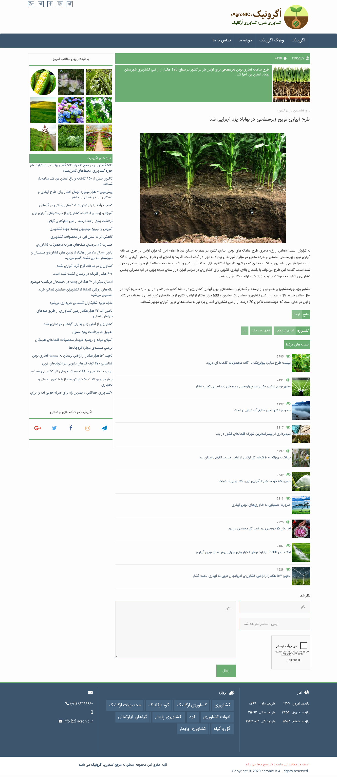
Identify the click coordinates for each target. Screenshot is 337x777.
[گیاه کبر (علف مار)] (71, 82)
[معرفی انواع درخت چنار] (99, 110)
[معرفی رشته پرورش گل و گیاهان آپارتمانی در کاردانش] (99, 137)
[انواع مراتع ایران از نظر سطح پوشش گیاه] (43, 110)
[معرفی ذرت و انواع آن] (43, 82)
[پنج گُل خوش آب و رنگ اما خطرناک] (71, 110)
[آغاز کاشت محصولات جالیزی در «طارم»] (71, 137)
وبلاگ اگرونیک (272, 40)
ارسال (226, 670)
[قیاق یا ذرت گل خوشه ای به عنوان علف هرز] (43, 137)
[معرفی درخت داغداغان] (99, 82)
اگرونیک (298, 40)
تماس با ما (222, 40)
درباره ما (245, 40)
